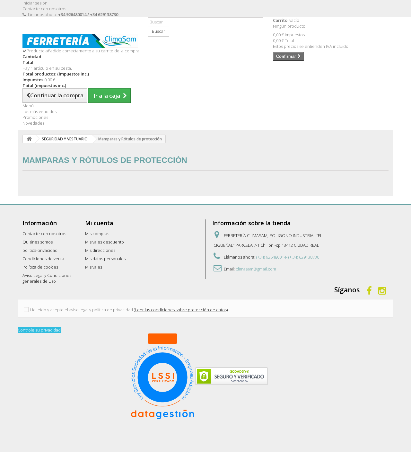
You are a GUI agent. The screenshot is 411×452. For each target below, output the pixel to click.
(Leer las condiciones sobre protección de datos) (181, 310)
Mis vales (93, 267)
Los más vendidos (39, 111)
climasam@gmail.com (256, 269)
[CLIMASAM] (80, 41)
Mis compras (97, 233)
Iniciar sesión (35, 3)
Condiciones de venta (43, 258)
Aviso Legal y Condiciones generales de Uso (46, 278)
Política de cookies (40, 267)
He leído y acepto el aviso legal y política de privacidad (81, 310)
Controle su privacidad (39, 330)
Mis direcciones (100, 250)
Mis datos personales (105, 258)
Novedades (33, 123)
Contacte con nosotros (44, 9)
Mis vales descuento (104, 242)
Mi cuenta (99, 223)
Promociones (35, 117)
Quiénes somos (37, 242)
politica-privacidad (39, 250)
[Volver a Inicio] (29, 139)
